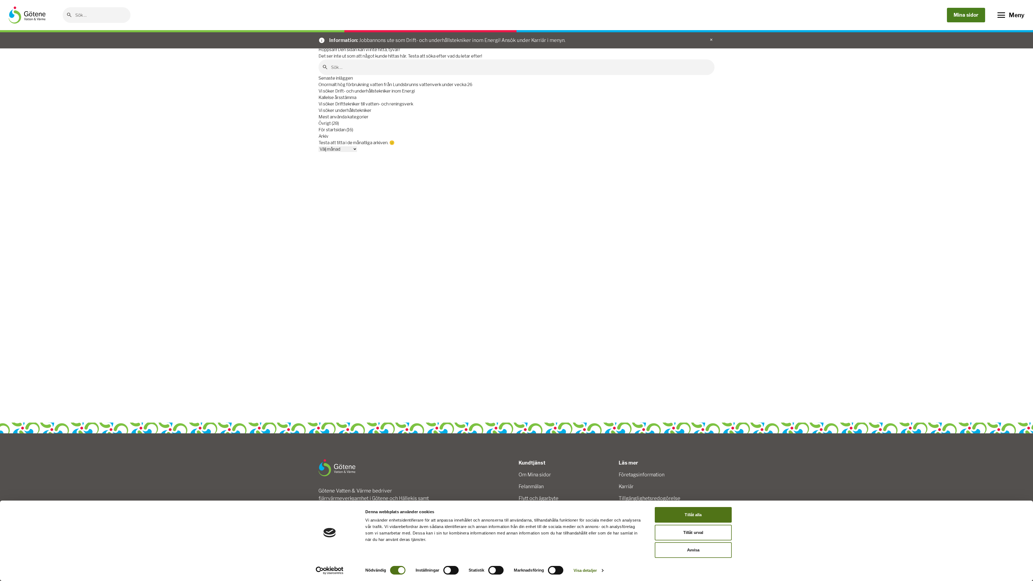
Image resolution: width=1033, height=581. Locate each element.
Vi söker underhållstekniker (345, 110)
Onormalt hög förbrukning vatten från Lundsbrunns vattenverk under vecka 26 (395, 84)
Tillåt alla (693, 514)
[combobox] (100, 15)
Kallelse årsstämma (337, 97)
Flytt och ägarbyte (538, 498)
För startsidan (332, 129)
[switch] (451, 570)
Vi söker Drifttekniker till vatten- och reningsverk (366, 104)
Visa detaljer (585, 570)
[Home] (27, 15)
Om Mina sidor (535, 474)
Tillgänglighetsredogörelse (649, 498)
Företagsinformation (641, 474)
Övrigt (325, 123)
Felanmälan (531, 486)
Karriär (626, 486)
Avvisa (693, 550)
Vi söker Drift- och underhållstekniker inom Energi (367, 91)
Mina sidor (966, 15)
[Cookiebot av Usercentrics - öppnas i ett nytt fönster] (329, 570)
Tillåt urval (693, 532)
